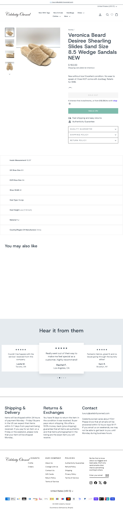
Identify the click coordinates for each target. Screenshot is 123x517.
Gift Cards (49, 474)
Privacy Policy (70, 474)
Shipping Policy (79, 135)
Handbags (70, 13)
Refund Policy (70, 467)
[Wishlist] (112, 14)
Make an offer (93, 112)
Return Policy (78, 140)
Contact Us (49, 470)
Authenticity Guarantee (74, 463)
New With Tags (44, 13)
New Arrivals (58, 13)
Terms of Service (52, 481)
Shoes (80, 13)
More (66, 16)
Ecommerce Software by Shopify (61, 508)
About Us (48, 463)
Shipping (71, 68)
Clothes (56, 16)
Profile (30, 463)
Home (70, 30)
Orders (31, 467)
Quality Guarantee (81, 129)
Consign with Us (51, 467)
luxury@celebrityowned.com (96, 413)
